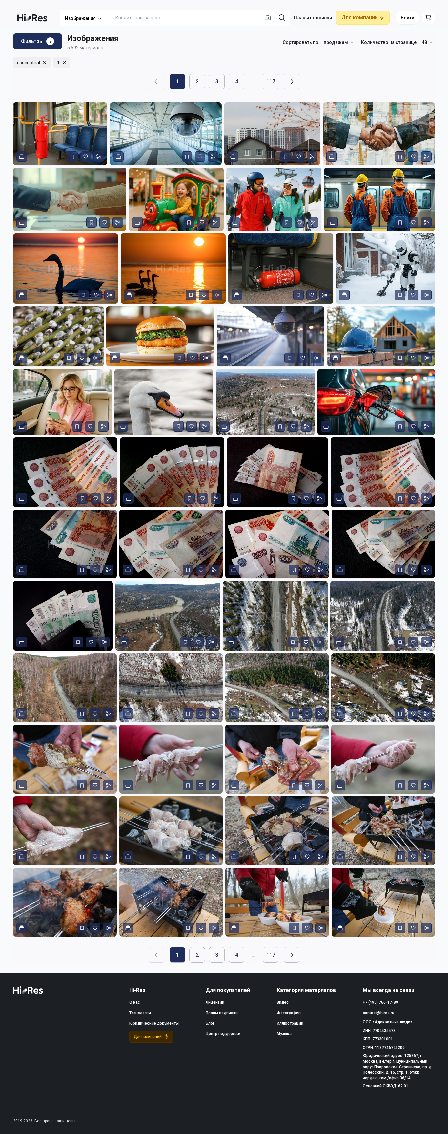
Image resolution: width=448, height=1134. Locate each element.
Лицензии (215, 1002)
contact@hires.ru (378, 1013)
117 (270, 81)
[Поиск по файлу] (267, 18)
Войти (407, 17)
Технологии (140, 1013)
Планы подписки (313, 17)
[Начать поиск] (282, 18)
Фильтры (36, 41)
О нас (134, 1002)
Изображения (80, 18)
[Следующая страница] (291, 81)
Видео (283, 1002)
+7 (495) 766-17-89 (380, 1002)
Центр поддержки (223, 1034)
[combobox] (339, 42)
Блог (210, 1023)
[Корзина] (428, 17)
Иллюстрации (290, 1023)
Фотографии (289, 1013)
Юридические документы (154, 1023)
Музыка (284, 1034)
